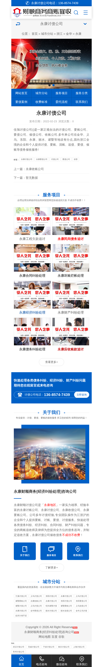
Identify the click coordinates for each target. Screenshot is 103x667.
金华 (69, 33)
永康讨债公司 (26, 159)
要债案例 (21, 102)
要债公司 (66, 159)
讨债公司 (26, 129)
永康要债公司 (41, 159)
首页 (35, 33)
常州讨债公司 (18, 652)
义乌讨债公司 (36, 596)
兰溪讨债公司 (21, 596)
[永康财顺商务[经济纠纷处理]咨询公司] (42, 12)
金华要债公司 (36, 611)
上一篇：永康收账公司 (29, 169)
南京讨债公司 (63, 647)
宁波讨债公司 (48, 647)
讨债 (44, 144)
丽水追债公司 (66, 611)
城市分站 (47, 33)
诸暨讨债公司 (21, 606)
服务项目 (62, 93)
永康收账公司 (36, 601)
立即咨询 (82, 394)
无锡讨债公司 (33, 647)
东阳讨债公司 (51, 596)
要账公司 (80, 129)
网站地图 (45, 636)
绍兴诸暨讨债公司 (51, 606)
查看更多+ (51, 362)
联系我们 (82, 102)
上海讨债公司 (79, 647)
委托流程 (62, 102)
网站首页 (21, 93)
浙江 (60, 33)
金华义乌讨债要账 (81, 611)
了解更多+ (51, 567)
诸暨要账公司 (21, 601)
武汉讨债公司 (18, 647)
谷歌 (61, 636)
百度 (55, 636)
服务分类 (82, 93)
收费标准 (41, 102)
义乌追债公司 (81, 606)
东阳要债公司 (81, 601)
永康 (78, 33)
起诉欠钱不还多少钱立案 (21, 615)
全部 (76, 159)
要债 (17, 134)
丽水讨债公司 (51, 611)
